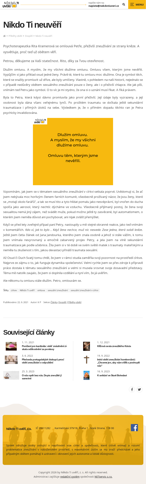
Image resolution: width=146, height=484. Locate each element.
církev (14, 290)
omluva (41, 290)
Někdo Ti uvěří (27, 290)
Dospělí (29, 35)
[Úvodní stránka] (11, 4)
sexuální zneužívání (58, 290)
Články (54, 302)
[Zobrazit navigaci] (137, 4)
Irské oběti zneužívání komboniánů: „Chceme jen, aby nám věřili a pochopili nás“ (118, 362)
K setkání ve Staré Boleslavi (112, 375)
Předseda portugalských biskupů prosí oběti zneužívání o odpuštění (43, 361)
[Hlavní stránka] (4, 36)
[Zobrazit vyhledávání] (123, 4)
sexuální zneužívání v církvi (84, 290)
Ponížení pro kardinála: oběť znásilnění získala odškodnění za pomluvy (44, 348)
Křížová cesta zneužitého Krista (114, 346)
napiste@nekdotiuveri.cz (103, 5)
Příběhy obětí (15, 35)
